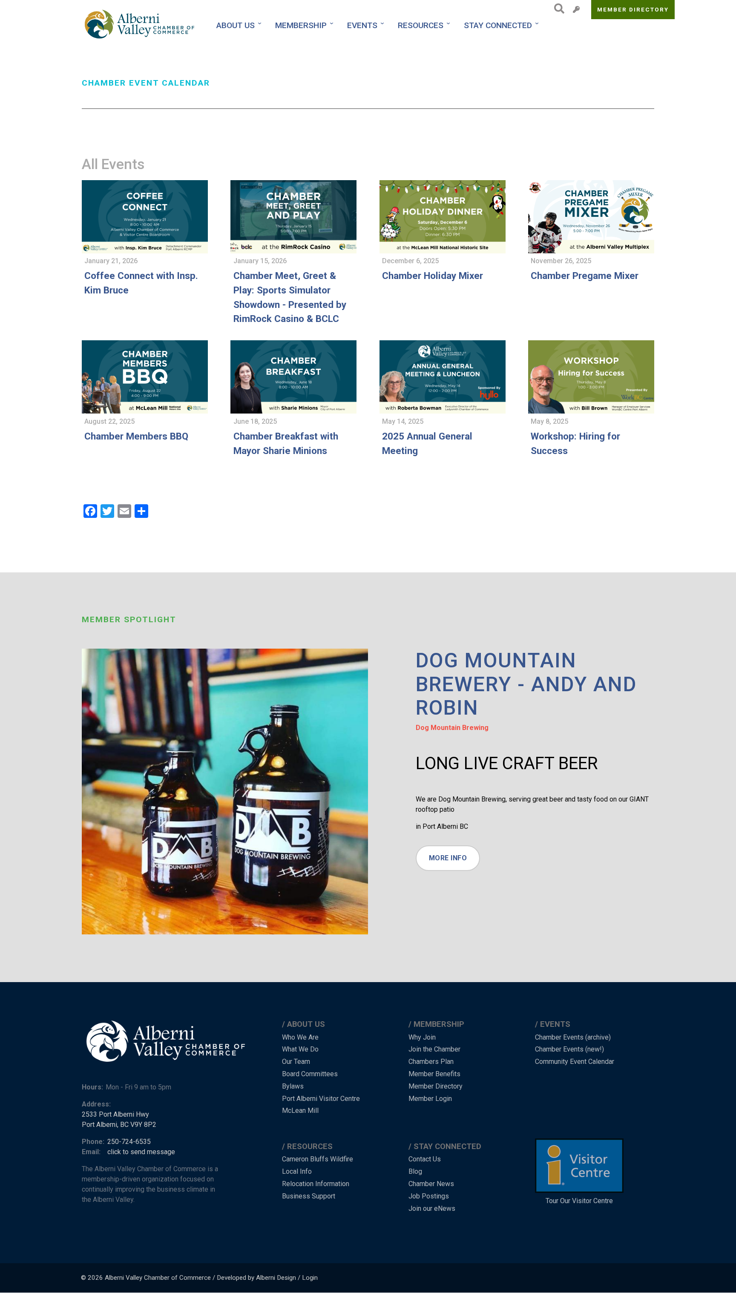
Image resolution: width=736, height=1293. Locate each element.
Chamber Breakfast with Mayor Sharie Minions (285, 443)
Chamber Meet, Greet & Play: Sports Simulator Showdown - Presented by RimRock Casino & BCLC (289, 297)
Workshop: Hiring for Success (575, 443)
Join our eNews (431, 1208)
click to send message (141, 1152)
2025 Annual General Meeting (427, 443)
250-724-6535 (129, 1142)
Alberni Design (276, 1278)
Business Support (308, 1196)
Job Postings (428, 1196)
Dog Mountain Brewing (452, 728)
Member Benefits (434, 1074)
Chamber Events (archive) (573, 1037)
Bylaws (293, 1086)
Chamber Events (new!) (569, 1049)
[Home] (140, 25)
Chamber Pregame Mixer (584, 275)
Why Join (422, 1037)
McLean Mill (300, 1110)
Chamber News (431, 1184)
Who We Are (300, 1037)
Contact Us (424, 1159)
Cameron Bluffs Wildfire (317, 1159)
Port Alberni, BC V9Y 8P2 (119, 1125)
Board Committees (310, 1074)
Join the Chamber (434, 1049)
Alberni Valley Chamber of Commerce (158, 1278)
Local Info (297, 1171)
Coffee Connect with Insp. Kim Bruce (141, 283)
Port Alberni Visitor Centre (321, 1099)
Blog (415, 1171)
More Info (448, 858)
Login (310, 1278)
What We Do (300, 1049)
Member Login (430, 1099)
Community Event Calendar (574, 1061)
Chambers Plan (431, 1061)
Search (556, 8)
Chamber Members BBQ (136, 436)
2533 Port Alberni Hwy (115, 1114)
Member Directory (633, 9)
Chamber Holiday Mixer (432, 275)
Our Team (296, 1061)
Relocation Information (315, 1184)
